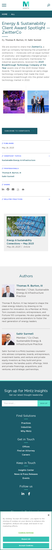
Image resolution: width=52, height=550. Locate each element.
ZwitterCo (37, 47)
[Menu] (4, 5)
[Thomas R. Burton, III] (8, 290)
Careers (26, 455)
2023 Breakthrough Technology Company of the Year (24, 65)
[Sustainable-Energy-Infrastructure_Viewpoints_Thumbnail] (26, 226)
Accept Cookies (26, 545)
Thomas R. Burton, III (16, 40)
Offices (26, 447)
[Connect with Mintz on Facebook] (29, 495)
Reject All (26, 539)
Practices (26, 423)
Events (26, 478)
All (13, 14)
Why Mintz (26, 431)
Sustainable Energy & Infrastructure (18, 160)
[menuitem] (5, 14)
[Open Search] (48, 5)
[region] (26, 530)
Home (4, 14)
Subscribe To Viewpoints (17, 131)
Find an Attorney (26, 451)
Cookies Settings (26, 533)
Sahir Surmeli (34, 40)
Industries (26, 427)
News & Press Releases (26, 474)
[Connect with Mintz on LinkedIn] (22, 495)
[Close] (48, 515)
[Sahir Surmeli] (8, 338)
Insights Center (26, 470)
